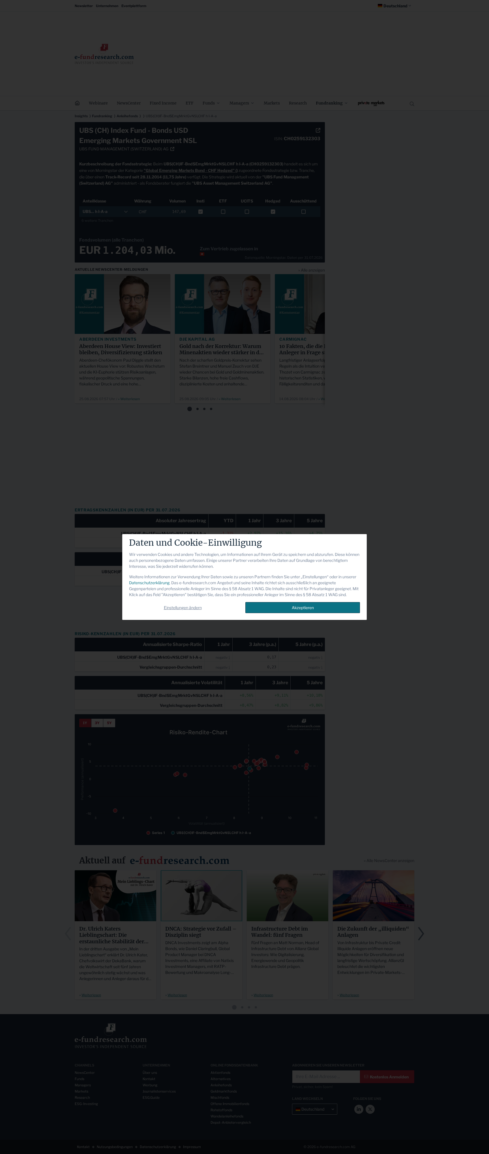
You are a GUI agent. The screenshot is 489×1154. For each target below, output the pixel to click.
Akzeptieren (303, 607)
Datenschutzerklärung (149, 582)
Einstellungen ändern (183, 607)
